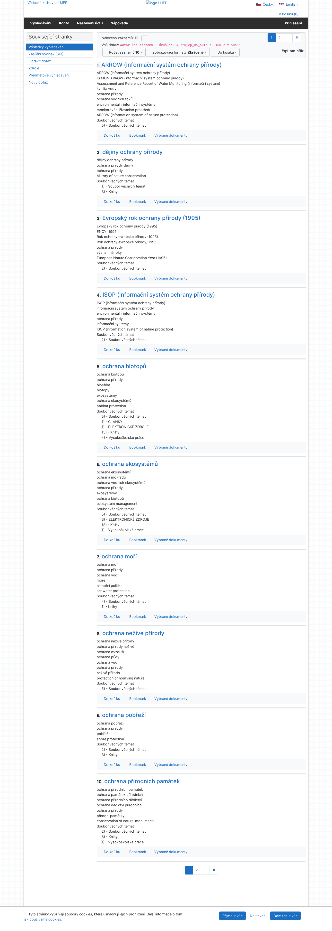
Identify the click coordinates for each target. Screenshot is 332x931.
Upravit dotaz (40, 61)
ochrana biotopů (121, 366)
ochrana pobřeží (121, 715)
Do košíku (225, 52)
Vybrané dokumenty (170, 135)
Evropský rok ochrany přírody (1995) (149, 218)
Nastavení (258, 916)
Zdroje (34, 68)
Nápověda (119, 23)
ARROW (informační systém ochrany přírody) (159, 64)
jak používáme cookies (42, 919)
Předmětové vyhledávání (49, 75)
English (291, 4)
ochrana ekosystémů (127, 464)
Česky (267, 4)
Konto (64, 23)
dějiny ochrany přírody (130, 152)
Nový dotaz (38, 82)
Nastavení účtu (90, 23)
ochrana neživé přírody (130, 633)
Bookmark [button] (136, 135)
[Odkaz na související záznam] (98, 125)
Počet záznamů (123, 52)
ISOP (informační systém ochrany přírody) (156, 294)
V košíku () (288, 14)
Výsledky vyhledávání (46, 47)
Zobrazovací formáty (177, 52)
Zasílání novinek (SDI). (46, 54)
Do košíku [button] (111, 135)
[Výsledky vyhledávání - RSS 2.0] (144, 38)
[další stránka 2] (288, 37)
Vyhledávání (40, 23)
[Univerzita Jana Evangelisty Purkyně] (156, 2)
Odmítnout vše (285, 916)
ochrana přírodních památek (138, 781)
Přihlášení (292, 23)
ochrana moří (117, 556)
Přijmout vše (232, 916)
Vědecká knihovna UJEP (47, 2)
